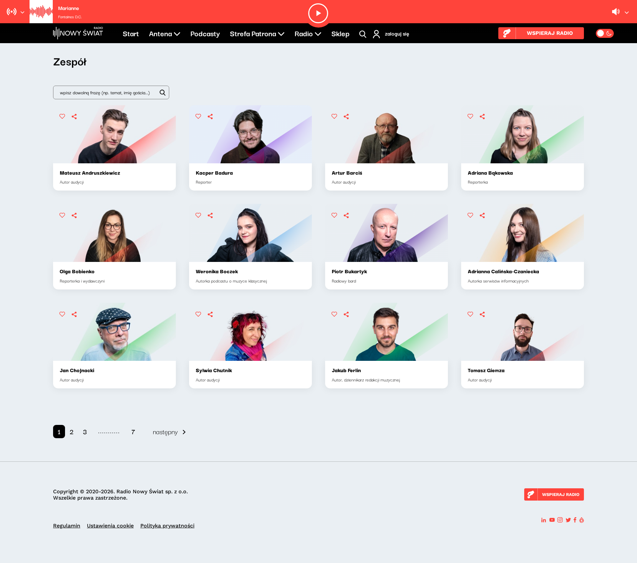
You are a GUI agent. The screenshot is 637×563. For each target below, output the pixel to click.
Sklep (340, 33)
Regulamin (66, 526)
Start (131, 33)
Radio (304, 33)
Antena (160, 33)
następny (165, 431)
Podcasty (205, 33)
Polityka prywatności (167, 526)
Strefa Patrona (253, 33)
